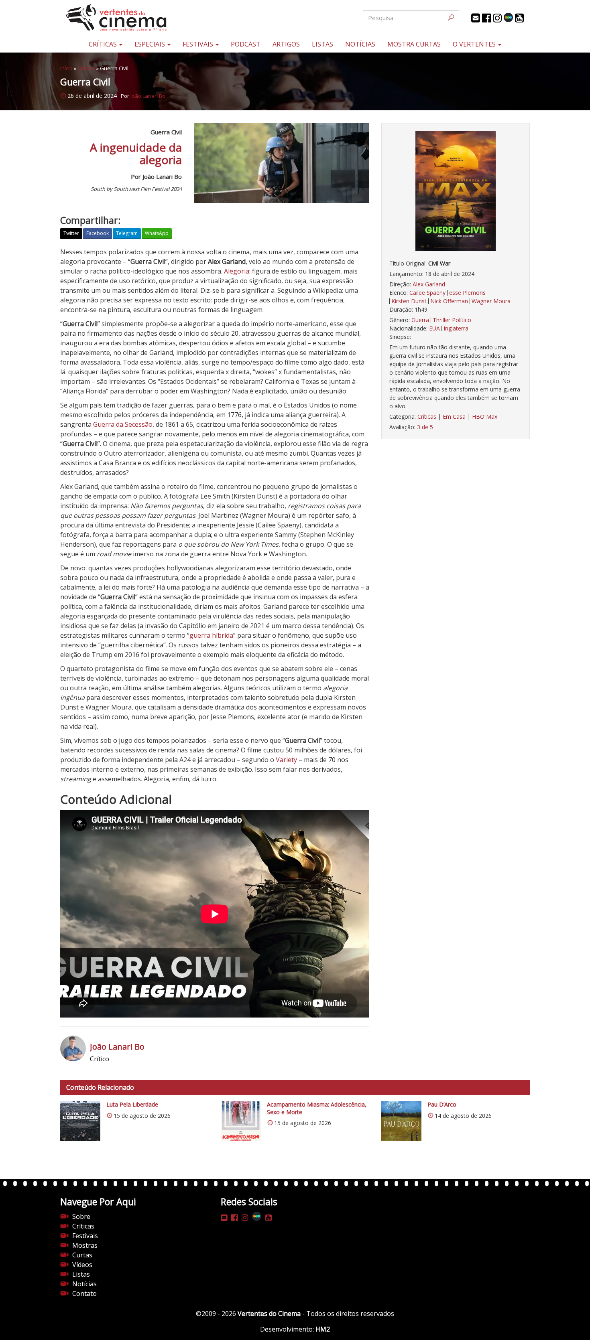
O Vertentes (475, 44)
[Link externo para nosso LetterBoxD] (508, 17)
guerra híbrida (211, 635)
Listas (322, 44)
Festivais (199, 44)
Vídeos (82, 1264)
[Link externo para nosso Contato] (475, 18)
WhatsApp (157, 233)
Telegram (127, 233)
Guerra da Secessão (123, 424)
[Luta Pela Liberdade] (80, 1121)
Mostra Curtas (414, 44)
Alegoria (236, 271)
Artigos (286, 44)
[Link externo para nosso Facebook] (486, 18)
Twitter (71, 233)
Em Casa (454, 416)
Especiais (150, 44)
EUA (434, 328)
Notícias (360, 44)
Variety (286, 759)
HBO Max (484, 416)
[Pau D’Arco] (401, 1121)
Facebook (97, 233)
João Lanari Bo (147, 95)
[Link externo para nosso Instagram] (497, 18)
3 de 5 (425, 427)
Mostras (85, 1245)
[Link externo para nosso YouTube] (519, 18)
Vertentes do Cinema (269, 1313)
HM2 (322, 1329)
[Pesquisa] (451, 17)
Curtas (82, 1255)
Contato (84, 1293)
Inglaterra (456, 328)
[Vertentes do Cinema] (138, 18)
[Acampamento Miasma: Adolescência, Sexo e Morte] (241, 1121)
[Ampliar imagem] (455, 191)
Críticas (103, 44)
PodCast (245, 44)
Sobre (81, 1216)
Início (66, 68)
